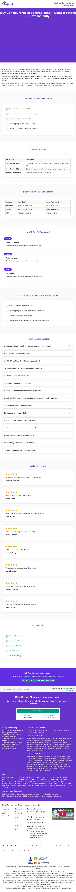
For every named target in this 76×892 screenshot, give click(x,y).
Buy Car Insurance (10, 689)
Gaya (42, 741)
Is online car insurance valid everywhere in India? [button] (22, 390)
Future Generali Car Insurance (12, 796)
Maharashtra (48, 756)
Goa (41, 770)
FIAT (11, 779)
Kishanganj (55, 743)
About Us (5, 812)
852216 (35, 731)
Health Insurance (18, 819)
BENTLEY (22, 777)
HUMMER (44, 779)
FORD (22, 779)
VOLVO (69, 785)
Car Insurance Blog (15, 656)
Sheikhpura (51, 748)
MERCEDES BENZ (14, 783)
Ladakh (59, 766)
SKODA (31, 785)
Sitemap (38, 869)
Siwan (29, 750)
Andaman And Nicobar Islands (48, 768)
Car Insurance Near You (36, 727)
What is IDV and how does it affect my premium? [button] (22, 361)
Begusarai (55, 739)
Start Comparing (38, 711)
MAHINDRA (48, 781)
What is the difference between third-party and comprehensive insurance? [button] (31, 398)
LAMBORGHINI (22, 781)
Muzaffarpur (54, 745)
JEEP (11, 781)
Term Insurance (18, 823)
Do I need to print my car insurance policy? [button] (20, 450)
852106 (66, 731)
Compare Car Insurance (16, 636)
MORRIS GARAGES (45, 783)
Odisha (29, 760)
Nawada (68, 745)
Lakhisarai (63, 743)
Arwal (34, 739)
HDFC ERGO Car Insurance (49, 794)
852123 (41, 731)
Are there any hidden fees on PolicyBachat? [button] (20, 443)
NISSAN (55, 783)
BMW (28, 777)
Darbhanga (35, 741)
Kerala (34, 762)
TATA (46, 785)
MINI (26, 783)
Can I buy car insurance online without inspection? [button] (23, 368)
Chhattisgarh (31, 758)
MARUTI (56, 781)
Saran (44, 748)
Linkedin (41, 805)
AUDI (15, 777)
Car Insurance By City (35, 735)
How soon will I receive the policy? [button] (17, 353)
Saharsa (29, 748)
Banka (48, 739)
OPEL (61, 783)
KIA (15, 781)
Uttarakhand (48, 758)
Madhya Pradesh (32, 768)
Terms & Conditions (24, 867)
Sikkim (62, 768)
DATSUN (65, 777)
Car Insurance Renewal (16, 641)
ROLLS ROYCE (22, 785)
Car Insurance (19, 812)
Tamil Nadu (52, 760)
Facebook (13, 805)
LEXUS (41, 781)
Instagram (34, 805)
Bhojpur (69, 739)
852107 (29, 731)
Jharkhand (69, 760)
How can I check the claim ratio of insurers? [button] (20, 420)
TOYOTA (52, 785)
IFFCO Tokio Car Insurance (31, 796)
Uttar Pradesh (43, 766)
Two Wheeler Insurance (19, 815)
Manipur (69, 756)
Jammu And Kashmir (56, 762)
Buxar (29, 741)
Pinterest (26, 805)
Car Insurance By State (36, 753)
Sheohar (58, 748)
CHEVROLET (41, 777)
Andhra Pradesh (32, 766)
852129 (35, 733)
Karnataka (47, 770)
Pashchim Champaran (34, 746)
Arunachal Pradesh (60, 756)
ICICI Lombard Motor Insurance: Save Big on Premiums (12, 732)
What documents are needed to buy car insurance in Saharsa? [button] (27, 346)
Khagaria (48, 743)
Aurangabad (41, 739)
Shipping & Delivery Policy (39, 867)
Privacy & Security (10, 867)
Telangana (67, 766)
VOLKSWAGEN (60, 785)
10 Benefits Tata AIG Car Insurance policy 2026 (10, 747)
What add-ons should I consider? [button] (16, 376)
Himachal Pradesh (64, 758)
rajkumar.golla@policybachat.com (40, 817)
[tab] (38, 346)
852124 (48, 731)
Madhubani (39, 745)
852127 (29, 733)
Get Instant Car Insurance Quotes (38, 680)
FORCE (16, 779)
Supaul (34, 750)
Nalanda (62, 745)
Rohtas (67, 746)
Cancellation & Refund (55, 867)
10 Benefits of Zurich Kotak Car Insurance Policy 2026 (12, 736)
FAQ (3, 814)
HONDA (37, 779)
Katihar (41, 743)
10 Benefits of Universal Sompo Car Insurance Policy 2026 (12, 744)
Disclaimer (67, 867)
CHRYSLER (50, 777)
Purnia (62, 746)
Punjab (36, 770)
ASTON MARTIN (7, 777)
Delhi (66, 768)
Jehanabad (61, 741)
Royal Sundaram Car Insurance (51, 796)
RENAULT (13, 785)
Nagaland (40, 758)
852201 (54, 731)
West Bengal (31, 756)
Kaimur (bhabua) (32, 743)
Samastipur (37, 748)
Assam (39, 762)
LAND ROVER (33, 781)
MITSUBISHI (34, 783)
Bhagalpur (62, 739)
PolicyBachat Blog (9, 727)
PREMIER (5, 785)
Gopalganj (48, 741)
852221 (41, 733)
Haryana (29, 770)
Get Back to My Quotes (49, 717)
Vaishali (40, 750)
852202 (60, 731)
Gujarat (45, 760)
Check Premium (14, 651)
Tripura (55, 758)
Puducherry (63, 764)
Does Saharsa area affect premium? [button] (17, 405)
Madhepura (30, 745)
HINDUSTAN (30, 779)
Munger (46, 745)
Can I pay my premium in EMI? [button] (15, 413)
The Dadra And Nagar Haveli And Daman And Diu (42, 764)
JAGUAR (5, 781)
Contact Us (5, 816)
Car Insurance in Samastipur (68, 689)
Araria (29, 739)
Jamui (55, 741)
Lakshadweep (37, 760)
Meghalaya (61, 760)
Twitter (20, 805)
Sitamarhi (66, 748)
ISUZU (65, 779)
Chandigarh (52, 766)
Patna (44, 746)
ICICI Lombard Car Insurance (11, 794)
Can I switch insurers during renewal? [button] (18, 383)
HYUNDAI (52, 779)
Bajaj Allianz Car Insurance (30, 794)
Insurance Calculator (15, 646)
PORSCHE (68, 783)
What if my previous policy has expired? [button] (19, 435)
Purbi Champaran (53, 746)
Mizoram (45, 762)
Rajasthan (39, 756)
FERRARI (5, 779)
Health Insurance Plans (18, 828)
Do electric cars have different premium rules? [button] (21, 428)
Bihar (19, 689)
